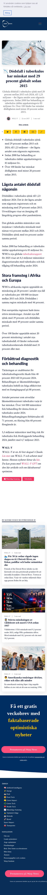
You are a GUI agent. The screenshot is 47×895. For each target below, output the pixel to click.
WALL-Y (15, 118)
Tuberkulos (28, 479)
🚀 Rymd (7, 819)
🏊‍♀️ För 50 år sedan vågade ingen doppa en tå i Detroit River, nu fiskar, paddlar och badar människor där (23, 560)
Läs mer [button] (27, 7)
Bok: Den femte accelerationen (15, 848)
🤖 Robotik (8, 816)
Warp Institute (9, 861)
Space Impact (9, 822)
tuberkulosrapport (32, 254)
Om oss (7, 836)
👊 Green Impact (10, 800)
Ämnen (6, 855)
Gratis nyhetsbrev (10, 839)
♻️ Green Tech (9, 803)
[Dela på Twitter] (7, 132)
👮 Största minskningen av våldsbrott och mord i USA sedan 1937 (21, 622)
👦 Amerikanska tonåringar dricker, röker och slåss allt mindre (23, 679)
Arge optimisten (10, 842)
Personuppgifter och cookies (14, 858)
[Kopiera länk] (41, 132)
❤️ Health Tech (10, 807)
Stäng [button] (7, 13)
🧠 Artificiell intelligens (13, 788)
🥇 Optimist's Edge (11, 813)
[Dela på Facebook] (16, 132)
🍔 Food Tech (9, 797)
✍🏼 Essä (7, 794)
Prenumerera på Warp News (23, 749)
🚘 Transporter (9, 825)
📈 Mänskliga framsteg (12, 479)
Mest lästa (7, 852)
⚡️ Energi (8, 791)
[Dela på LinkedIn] (24, 132)
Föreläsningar (9, 845)
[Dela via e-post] (33, 132)
